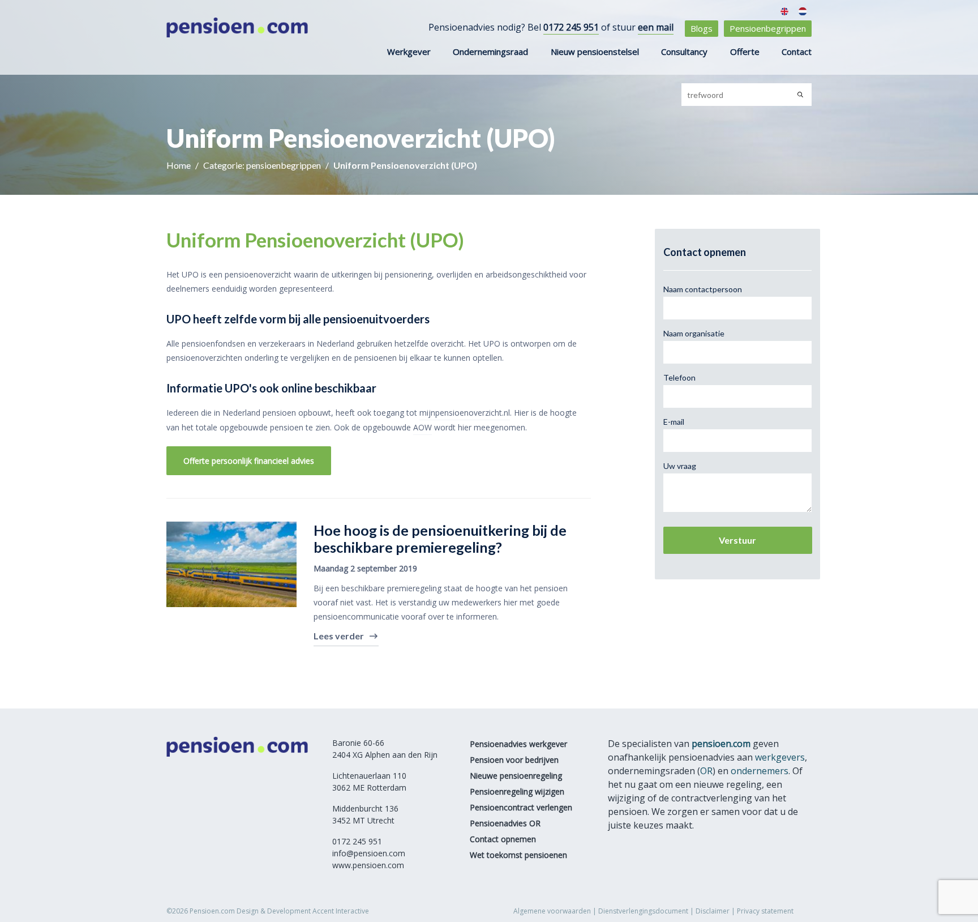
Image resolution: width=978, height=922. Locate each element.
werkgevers (780, 757)
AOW (422, 427)
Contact (797, 51)
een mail (656, 27)
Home (179, 165)
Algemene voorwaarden (552, 911)
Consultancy (684, 51)
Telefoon (679, 377)
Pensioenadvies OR (505, 823)
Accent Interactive (340, 911)
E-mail (673, 421)
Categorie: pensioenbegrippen (263, 165)
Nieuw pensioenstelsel (595, 51)
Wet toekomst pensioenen (518, 855)
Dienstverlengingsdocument (643, 911)
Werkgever (409, 51)
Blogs (701, 28)
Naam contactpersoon (702, 289)
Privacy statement (765, 911)
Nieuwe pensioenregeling (516, 775)
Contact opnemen (503, 839)
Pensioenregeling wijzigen (517, 791)
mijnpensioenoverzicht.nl (464, 412)
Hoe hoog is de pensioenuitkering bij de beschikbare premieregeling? (440, 539)
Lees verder (339, 635)
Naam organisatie (693, 333)
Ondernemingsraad (490, 51)
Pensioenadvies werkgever (518, 744)
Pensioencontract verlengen (521, 807)
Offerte (745, 51)
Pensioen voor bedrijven (514, 759)
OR (706, 771)
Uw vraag (679, 466)
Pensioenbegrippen (768, 28)
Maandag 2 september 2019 (365, 568)
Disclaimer (713, 911)
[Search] (800, 94)
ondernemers (759, 771)
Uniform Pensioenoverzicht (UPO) (405, 165)
